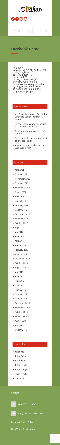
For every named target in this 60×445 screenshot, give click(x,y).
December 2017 (22, 214)
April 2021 (19, 169)
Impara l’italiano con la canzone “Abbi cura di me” (29, 146)
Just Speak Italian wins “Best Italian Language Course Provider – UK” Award (31, 117)
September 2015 (22, 316)
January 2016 (21, 298)
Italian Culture (21, 356)
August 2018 (21, 192)
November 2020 (22, 178)
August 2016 (21, 267)
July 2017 (19, 232)
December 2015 (22, 303)
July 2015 (19, 325)
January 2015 (21, 329)
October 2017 (21, 223)
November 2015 (22, 307)
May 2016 (19, 280)
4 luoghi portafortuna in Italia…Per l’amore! (31, 132)
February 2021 (21, 174)
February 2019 (21, 183)
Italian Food (20, 360)
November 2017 (22, 218)
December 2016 (22, 258)
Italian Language (22, 369)
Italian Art (19, 351)
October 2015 (21, 312)
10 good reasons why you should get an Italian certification (30, 125)
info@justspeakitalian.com (30, 413)
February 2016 (21, 294)
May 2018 (19, 196)
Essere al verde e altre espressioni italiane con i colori (31, 139)
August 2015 (21, 320)
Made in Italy (21, 373)
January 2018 (21, 209)
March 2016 (20, 289)
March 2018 (20, 201)
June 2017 (19, 236)
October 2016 (21, 263)
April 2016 (19, 285)
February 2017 (21, 249)
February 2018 (21, 205)
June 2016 (19, 276)
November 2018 (22, 187)
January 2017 (21, 254)
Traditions (19, 378)
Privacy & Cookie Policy (22, 422)
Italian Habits (21, 365)
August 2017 (21, 227)
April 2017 (19, 240)
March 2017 (20, 245)
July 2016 (19, 272)
